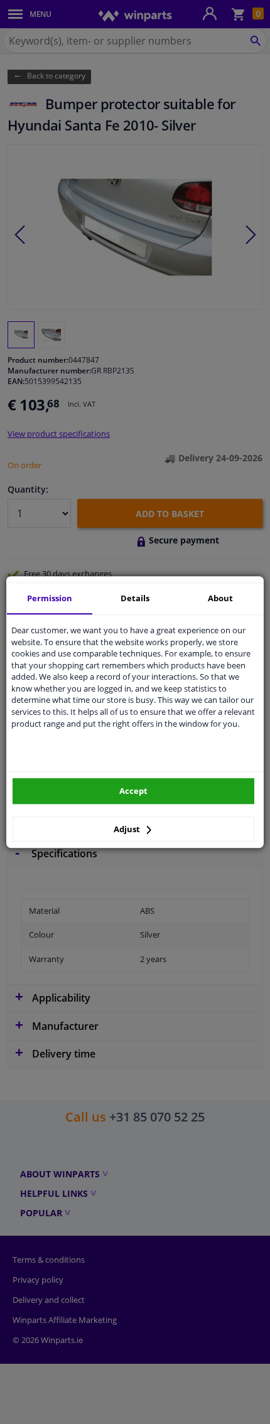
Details (135, 598)
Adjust (128, 829)
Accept (133, 790)
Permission (49, 598)
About (220, 598)
